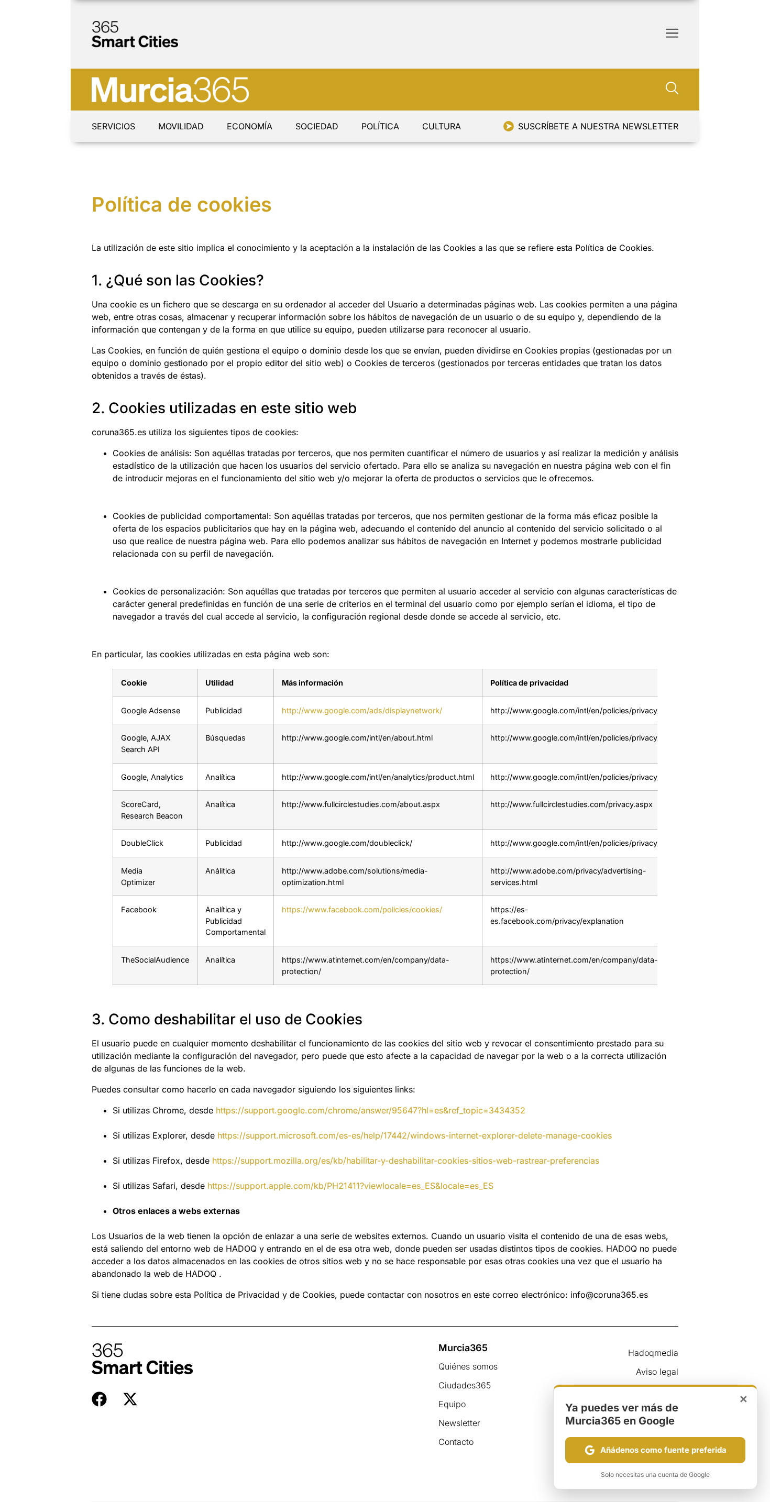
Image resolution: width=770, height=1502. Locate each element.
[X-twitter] (130, 1399)
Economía (249, 126)
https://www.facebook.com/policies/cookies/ (362, 909)
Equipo (452, 1404)
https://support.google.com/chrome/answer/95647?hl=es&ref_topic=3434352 (370, 1110)
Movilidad (181, 126)
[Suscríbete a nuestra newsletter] (508, 126)
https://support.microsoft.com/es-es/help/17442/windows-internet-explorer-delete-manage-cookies (414, 1135)
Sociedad (316, 126)
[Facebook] (99, 1399)
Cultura (441, 126)
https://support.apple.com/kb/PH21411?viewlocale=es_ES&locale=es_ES (350, 1185)
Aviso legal (657, 1371)
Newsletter (459, 1423)
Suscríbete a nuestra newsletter (598, 126)
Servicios (113, 126)
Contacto (456, 1442)
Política (380, 126)
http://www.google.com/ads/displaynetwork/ (362, 710)
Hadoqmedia (653, 1353)
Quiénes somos (468, 1366)
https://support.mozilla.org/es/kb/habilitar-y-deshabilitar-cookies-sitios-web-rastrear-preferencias (405, 1160)
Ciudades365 (464, 1385)
